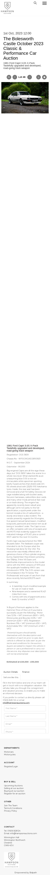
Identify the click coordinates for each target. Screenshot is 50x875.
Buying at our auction (14, 791)
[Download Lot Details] (38, 77)
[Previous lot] (15, 77)
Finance (25, 672)
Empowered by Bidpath (26, 872)
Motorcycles (9, 754)
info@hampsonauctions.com (16, 703)
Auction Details (10, 672)
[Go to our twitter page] (12, 771)
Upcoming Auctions (13, 785)
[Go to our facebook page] (6, 771)
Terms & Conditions (13, 808)
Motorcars (8, 752)
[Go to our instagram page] (17, 771)
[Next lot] (29, 77)
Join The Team (10, 805)
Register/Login (11, 766)
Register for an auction (14, 793)
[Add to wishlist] (44, 77)
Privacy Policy (10, 811)
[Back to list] (9, 77)
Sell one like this (10, 677)
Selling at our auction (14, 788)
